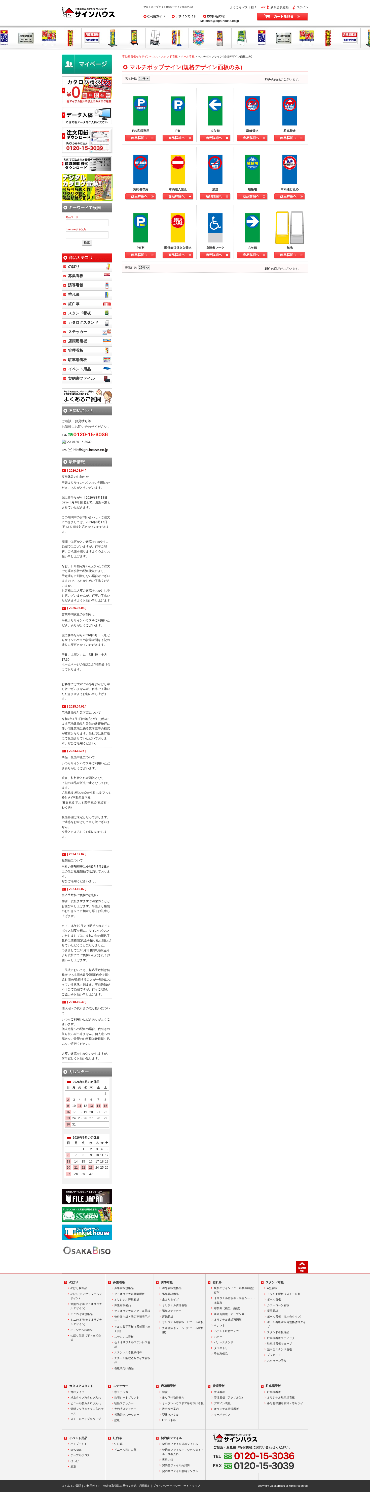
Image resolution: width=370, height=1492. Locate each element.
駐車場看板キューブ (279, 1343)
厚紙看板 (167, 1316)
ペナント (219, 1325)
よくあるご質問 (71, 1485)
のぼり (74, 266)
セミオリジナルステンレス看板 (132, 1344)
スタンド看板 (169, 56)
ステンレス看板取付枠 (128, 1352)
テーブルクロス (80, 1455)
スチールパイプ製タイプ (85, 1418)
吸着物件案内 (170, 1408)
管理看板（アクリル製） (229, 1397)
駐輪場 (252, 189)
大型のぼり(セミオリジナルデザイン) (86, 1306)
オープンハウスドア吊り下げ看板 (183, 1403)
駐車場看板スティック (281, 1337)
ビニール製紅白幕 (125, 1449)
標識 (165, 1391)
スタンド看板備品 (278, 1332)
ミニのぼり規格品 (81, 1314)
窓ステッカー (122, 1391)
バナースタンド (223, 1342)
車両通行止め (290, 189)
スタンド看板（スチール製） (285, 1293)
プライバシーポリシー (167, 1485)
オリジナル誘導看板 (174, 1305)
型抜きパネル (170, 1414)
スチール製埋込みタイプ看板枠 (132, 1360)
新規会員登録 (280, 7)
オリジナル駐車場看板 (281, 1397)
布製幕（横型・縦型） (228, 1308)
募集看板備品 (122, 1305)
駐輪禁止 (252, 131)
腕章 (73, 1466)
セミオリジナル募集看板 (129, 1293)
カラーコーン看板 (278, 1305)
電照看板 (272, 1310)
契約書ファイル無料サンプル (180, 1471)
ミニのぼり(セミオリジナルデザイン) (86, 1322)
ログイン (302, 7)
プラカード (274, 1354)
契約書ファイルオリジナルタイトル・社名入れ (183, 1452)
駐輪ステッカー (124, 1403)
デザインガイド (179, 16)
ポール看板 (188, 56)
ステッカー (77, 332)
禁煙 (215, 189)
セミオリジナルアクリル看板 (132, 1310)
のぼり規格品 (78, 1288)
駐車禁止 (290, 131)
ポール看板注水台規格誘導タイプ (286, 1324)
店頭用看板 (77, 341)
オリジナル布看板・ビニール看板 (183, 1322)
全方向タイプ (170, 1299)
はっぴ (74, 1461)
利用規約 (144, 1485)
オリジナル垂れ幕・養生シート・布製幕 (234, 1300)
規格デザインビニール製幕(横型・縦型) (235, 1290)
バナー (218, 1336)
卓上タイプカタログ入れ (85, 1397)
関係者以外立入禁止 (178, 248)
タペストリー (222, 1348)
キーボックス (222, 1414)
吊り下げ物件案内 (173, 1397)
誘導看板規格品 (171, 1288)
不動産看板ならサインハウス (140, 56)
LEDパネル (169, 1420)
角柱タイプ (77, 1391)
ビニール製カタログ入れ (85, 1403)
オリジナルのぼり (81, 1329)
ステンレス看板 (124, 1336)
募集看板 (75, 276)
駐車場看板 (77, 360)
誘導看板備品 (170, 1293)
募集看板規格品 (124, 1288)
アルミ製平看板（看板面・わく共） (132, 1329)
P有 (177, 131)
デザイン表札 (222, 1403)
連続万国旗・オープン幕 (229, 1314)
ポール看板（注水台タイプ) (284, 1316)
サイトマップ (191, 1485)
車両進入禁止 (178, 189)
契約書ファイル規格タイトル (180, 1443)
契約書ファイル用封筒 (176, 1465)
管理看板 (75, 350)
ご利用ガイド (152, 16)
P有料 (141, 248)
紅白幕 (74, 304)
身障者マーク (215, 248)
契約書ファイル (81, 378)
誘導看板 (75, 285)
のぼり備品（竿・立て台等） (85, 1338)
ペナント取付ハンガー (228, 1330)
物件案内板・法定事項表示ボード (132, 1319)
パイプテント (78, 1443)
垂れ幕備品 (221, 1353)
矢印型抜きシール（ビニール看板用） (183, 1330)
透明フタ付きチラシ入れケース (87, 1411)
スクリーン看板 (276, 1360)
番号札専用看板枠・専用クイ (285, 1403)
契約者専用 (140, 189)
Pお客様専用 (140, 131)
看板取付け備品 (124, 1368)
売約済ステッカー (125, 1408)
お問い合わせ (209, 16)
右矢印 (252, 248)
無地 (290, 248)
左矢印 (215, 131)
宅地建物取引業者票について (81, 712)
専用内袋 (167, 1459)
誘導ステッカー (171, 1310)
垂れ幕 (74, 294)
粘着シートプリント (126, 1397)
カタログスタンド (83, 322)
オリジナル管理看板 (226, 1408)
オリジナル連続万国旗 (228, 1319)
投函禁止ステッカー (126, 1414)
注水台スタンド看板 (279, 1349)
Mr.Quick (76, 1449)
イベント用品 (79, 369)
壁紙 (117, 1420)
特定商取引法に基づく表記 (119, 1485)
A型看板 (272, 1288)
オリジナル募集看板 (126, 1299)
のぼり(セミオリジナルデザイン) (86, 1296)
